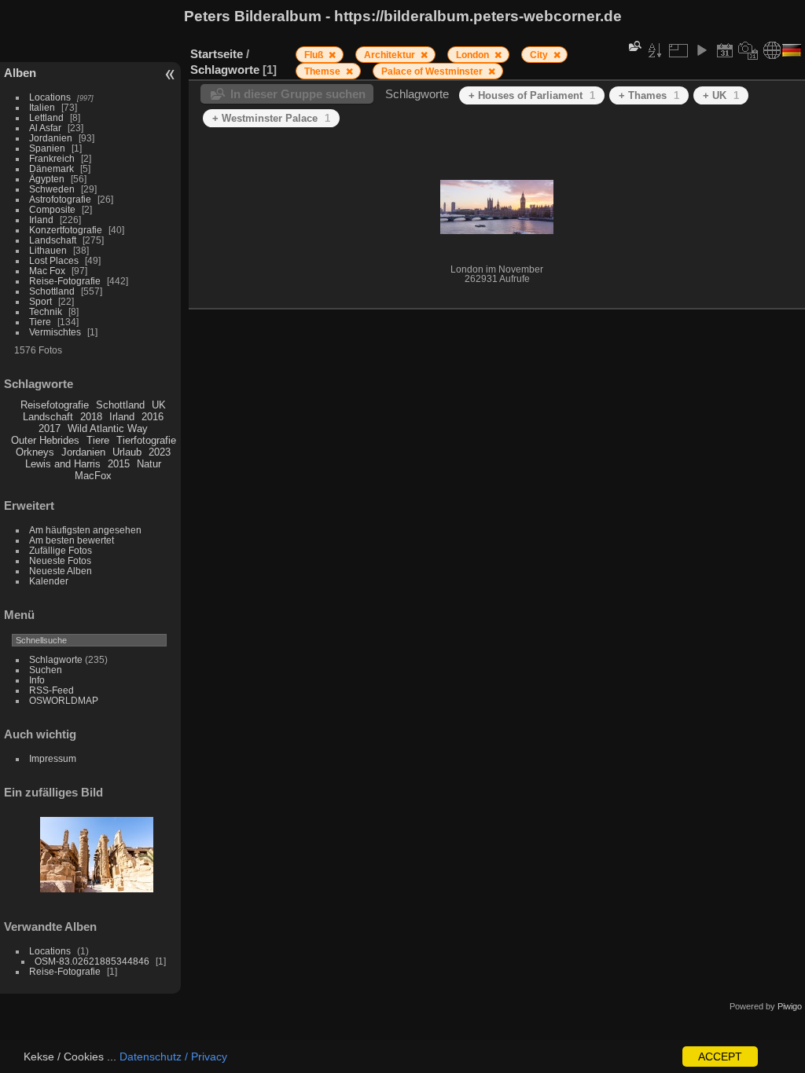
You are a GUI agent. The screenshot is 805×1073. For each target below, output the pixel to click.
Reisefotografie (54, 405)
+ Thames (649, 95)
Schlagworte (56, 659)
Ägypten (46, 179)
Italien (42, 107)
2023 (160, 452)
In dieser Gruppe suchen (298, 94)
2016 (153, 417)
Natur (149, 464)
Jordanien (50, 138)
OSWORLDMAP (63, 700)
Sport (40, 301)
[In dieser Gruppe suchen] (634, 46)
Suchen (45, 670)
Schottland (52, 291)
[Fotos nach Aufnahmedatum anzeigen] (748, 50)
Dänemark (51, 168)
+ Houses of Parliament (532, 95)
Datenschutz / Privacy (173, 1056)
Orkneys (35, 452)
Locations (50, 97)
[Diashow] (701, 50)
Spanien (47, 148)
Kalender (48, 581)
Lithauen (48, 250)
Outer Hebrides (45, 440)
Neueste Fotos (60, 560)
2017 (50, 428)
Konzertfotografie (65, 230)
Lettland (46, 117)
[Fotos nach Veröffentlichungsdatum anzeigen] (725, 50)
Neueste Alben (60, 571)
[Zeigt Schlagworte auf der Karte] (772, 50)
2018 (91, 417)
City (540, 54)
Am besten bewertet (71, 540)
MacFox (93, 476)
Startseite (216, 53)
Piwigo (789, 1006)
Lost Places (54, 260)
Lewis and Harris (63, 464)
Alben (20, 72)
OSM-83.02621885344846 (92, 961)
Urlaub (127, 452)
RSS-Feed (51, 690)
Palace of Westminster (433, 71)
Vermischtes (55, 332)
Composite (52, 209)
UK (159, 405)
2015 (119, 464)
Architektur (390, 54)
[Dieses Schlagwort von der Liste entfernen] (332, 54)
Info (37, 680)
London (473, 54)
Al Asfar (45, 128)
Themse (323, 71)
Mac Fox (47, 271)
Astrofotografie (60, 199)
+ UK (721, 95)
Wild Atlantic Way (108, 428)
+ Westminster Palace (271, 118)
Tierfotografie (146, 440)
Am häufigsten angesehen (85, 530)
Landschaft (52, 240)
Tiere (40, 322)
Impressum (52, 758)
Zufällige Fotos (60, 550)
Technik (45, 311)
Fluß (314, 54)
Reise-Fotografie (65, 281)
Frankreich (52, 158)
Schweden (52, 189)
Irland (41, 219)
